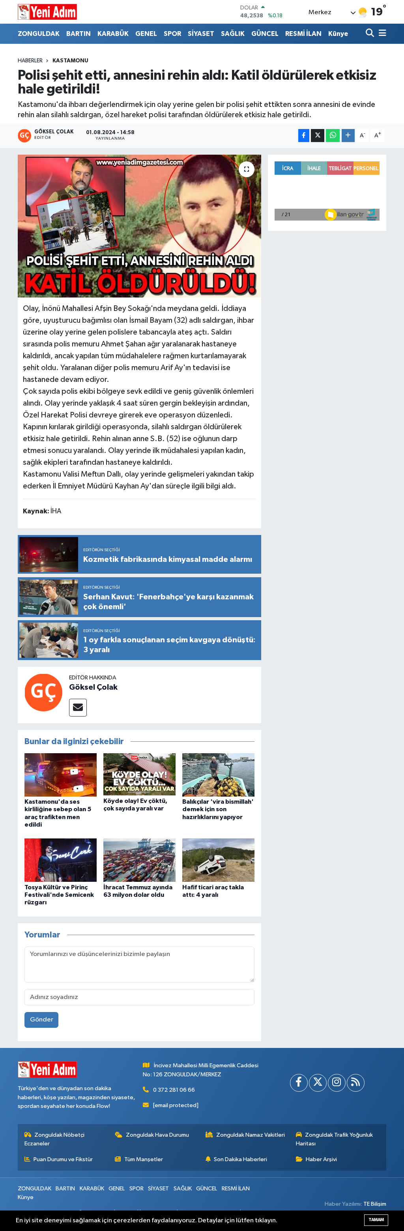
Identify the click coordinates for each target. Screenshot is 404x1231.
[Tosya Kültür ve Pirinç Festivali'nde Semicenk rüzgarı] (60, 860)
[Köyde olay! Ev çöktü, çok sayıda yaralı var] (139, 774)
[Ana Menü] (381, 33)
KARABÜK (113, 33)
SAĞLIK (233, 33)
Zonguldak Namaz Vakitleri (250, 1135)
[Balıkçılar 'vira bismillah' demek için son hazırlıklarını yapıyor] (218, 774)
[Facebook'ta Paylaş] (303, 135)
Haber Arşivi (321, 1159)
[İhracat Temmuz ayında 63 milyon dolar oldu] (139, 860)
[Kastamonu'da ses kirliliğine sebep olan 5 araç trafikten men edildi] (60, 774)
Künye (338, 33)
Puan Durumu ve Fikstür (63, 1159)
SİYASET (201, 33)
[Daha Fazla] (348, 135)
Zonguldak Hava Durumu (157, 1135)
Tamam (376, 1220)
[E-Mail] (78, 708)
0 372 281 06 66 (174, 1090)
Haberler (30, 61)
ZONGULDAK (39, 33)
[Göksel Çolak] (43, 692)
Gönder (41, 1019)
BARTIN (78, 33)
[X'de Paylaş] (317, 135)
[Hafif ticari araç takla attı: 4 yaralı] (218, 860)
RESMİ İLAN (303, 33)
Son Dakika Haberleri (240, 1159)
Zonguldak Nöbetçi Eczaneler (54, 1139)
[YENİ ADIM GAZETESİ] (47, 12)
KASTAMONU (70, 61)
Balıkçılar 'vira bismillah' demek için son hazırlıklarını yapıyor (218, 809)
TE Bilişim (374, 1204)
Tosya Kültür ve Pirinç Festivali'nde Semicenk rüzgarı (59, 894)
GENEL (146, 33)
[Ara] (371, 33)
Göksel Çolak (93, 687)
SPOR (172, 33)
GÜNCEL (265, 33)
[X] (318, 1083)
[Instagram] (337, 1083)
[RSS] (356, 1083)
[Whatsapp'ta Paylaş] (333, 135)
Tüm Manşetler (143, 1159)
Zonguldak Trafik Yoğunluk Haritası (334, 1139)
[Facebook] (299, 1083)
